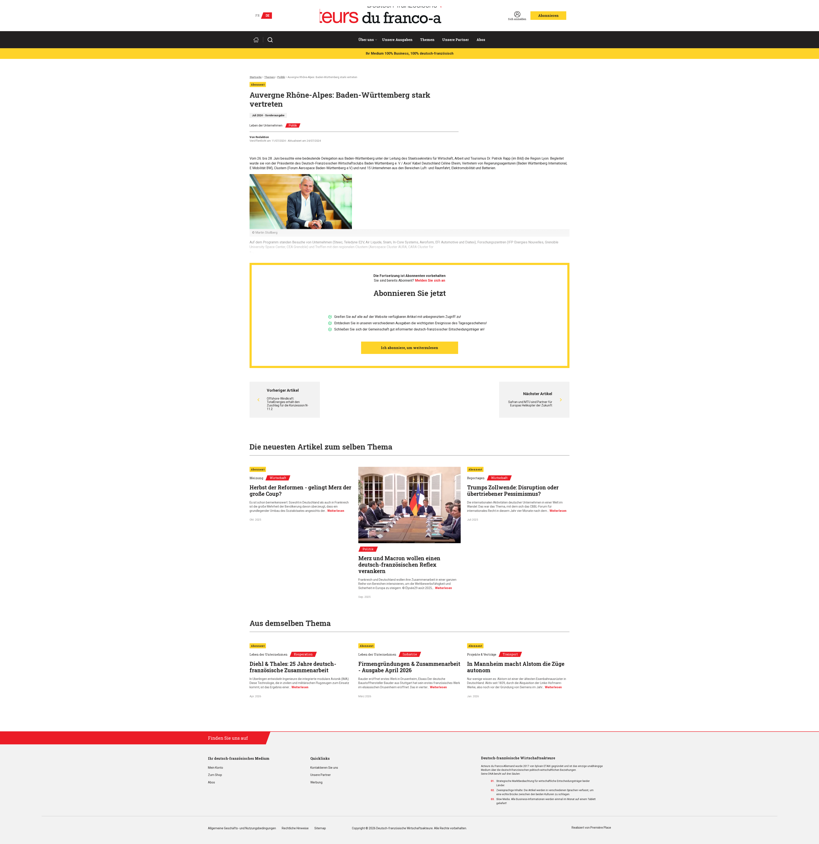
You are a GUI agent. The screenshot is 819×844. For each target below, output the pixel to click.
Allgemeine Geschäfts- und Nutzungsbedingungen (242, 828)
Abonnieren (548, 15)
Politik (281, 77)
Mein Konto (215, 767)
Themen (427, 39)
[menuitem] (366, 39)
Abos (480, 39)
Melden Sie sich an (430, 280)
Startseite (256, 77)
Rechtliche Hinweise (295, 828)
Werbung (316, 782)
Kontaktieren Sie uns (324, 767)
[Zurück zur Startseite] (258, 39)
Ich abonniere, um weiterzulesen (409, 347)
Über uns (366, 39)
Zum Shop (215, 775)
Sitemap (320, 828)
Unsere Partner (455, 39)
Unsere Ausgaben (397, 39)
